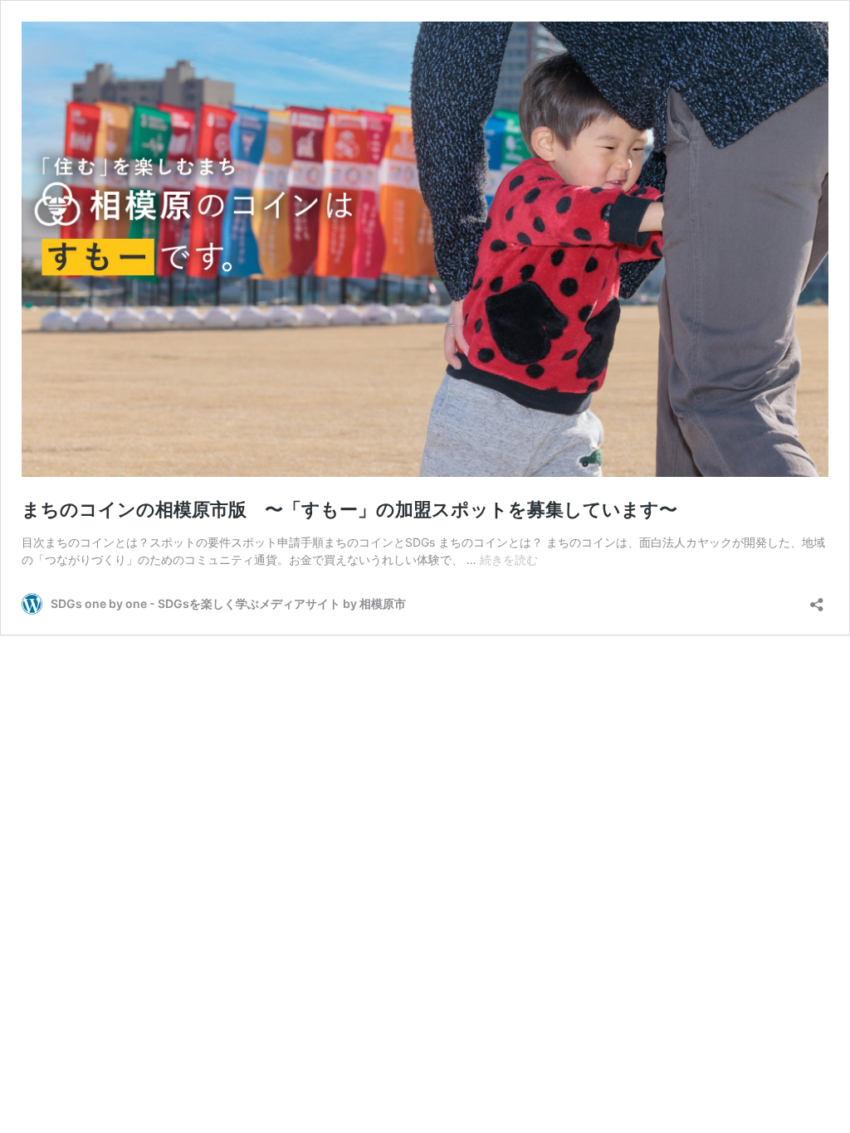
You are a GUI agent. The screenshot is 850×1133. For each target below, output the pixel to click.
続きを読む (509, 559)
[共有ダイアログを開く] (816, 599)
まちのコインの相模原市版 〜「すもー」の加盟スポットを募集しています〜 (349, 509)
